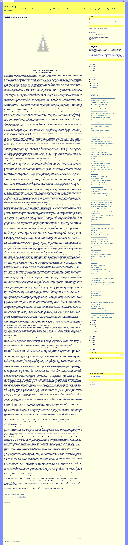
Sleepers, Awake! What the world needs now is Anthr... (103, 113)
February (94, 328)
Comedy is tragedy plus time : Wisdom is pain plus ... (102, 211)
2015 (91, 336)
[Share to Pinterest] (25, 497)
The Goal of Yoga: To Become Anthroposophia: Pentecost (103, 215)
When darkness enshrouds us (97, 308)
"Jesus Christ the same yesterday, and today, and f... (102, 271)
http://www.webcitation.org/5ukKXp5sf (15, 494)
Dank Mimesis (94, 263)
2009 (91, 349)
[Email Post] (17, 497)
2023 (91, 68)
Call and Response (95, 191)
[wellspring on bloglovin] (95, 377)
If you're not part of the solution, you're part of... (101, 254)
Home (43, 538)
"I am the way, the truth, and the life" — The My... (102, 189)
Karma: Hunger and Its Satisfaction (98, 289)
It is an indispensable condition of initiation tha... (101, 206)
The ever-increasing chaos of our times (99, 102)
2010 (91, 347)
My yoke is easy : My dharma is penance (100, 300)
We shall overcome (95, 306)
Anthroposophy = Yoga (96, 156)
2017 (91, 81)
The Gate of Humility (95, 304)
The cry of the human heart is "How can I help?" (101, 239)
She (92, 226)
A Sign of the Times (95, 213)
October (93, 87)
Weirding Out (94, 219)
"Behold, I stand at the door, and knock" (99, 287)
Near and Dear (94, 258)
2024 (91, 66)
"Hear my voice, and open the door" (99, 195)
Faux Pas (93, 128)
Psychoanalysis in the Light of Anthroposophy (101, 163)
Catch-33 (93, 158)
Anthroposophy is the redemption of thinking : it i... (102, 204)
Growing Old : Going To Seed (97, 161)
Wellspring (10, 6)
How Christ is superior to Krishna (98, 121)
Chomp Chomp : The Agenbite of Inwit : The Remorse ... (103, 284)
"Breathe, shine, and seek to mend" (99, 165)
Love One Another (95, 267)
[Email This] (19, 497)
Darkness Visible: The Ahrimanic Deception (100, 117)
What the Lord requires (96, 291)
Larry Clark (93, 18)
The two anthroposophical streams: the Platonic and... (103, 282)
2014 (91, 338)
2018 (91, 79)
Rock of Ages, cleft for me (97, 232)
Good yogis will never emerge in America (100, 130)
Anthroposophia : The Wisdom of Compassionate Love (103, 134)
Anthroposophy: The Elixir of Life (98, 132)
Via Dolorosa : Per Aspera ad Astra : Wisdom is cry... (102, 137)
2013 (91, 340)
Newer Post (6, 538)
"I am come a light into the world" (98, 208)
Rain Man (93, 260)
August (93, 92)
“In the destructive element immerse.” (99, 315)
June (93, 320)
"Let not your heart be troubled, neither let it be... (101, 200)
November (94, 85)
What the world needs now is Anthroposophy (100, 115)
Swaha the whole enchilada (97, 295)
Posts (92, 382)
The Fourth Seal (94, 276)
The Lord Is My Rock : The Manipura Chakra (100, 224)
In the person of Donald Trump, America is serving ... (102, 313)
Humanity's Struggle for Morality (98, 100)
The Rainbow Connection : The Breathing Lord (101, 95)
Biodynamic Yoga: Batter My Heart (98, 182)
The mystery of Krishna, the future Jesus (100, 126)
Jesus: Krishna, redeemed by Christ (99, 111)
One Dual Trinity (94, 174)
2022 (91, 70)
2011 (91, 344)
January (93, 331)
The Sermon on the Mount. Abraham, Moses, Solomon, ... (103, 278)
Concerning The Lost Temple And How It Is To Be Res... (103, 169)
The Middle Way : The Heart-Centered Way (100, 234)
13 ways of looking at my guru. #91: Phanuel (100, 310)
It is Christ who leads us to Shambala (99, 237)
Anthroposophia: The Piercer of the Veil (99, 241)
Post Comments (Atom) (15, 541)
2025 (91, 64)
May (93, 322)
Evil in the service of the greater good (99, 104)
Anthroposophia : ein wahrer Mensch (99, 198)
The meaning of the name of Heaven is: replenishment (103, 98)
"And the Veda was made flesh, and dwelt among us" (102, 145)
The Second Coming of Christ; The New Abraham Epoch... (103, 273)
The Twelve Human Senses (97, 171)
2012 (91, 342)
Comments (93, 384)
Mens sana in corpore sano (97, 150)
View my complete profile (94, 22)
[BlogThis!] (20, 497)
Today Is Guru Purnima (96, 250)
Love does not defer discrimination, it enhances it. (102, 141)
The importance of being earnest (98, 106)
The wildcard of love (95, 139)
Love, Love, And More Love (97, 187)
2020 (91, 75)
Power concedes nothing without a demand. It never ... (103, 119)
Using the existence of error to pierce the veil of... (102, 202)
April (93, 324)
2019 (91, 77)
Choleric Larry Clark (95, 297)
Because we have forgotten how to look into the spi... (102, 184)
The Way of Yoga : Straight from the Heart (100, 167)
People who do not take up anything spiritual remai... (102, 108)
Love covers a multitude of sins (98, 265)
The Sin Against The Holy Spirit (98, 217)
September (94, 89)
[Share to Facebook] (23, 497)
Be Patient (93, 148)
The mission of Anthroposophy (97, 280)
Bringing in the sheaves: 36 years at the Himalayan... (102, 302)
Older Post (80, 538)
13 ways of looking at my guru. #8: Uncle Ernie (101, 180)
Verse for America (95, 293)
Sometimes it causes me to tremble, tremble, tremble (102, 228)
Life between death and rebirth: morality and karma (102, 317)
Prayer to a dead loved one (97, 221)
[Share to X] (22, 497)
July (93, 94)
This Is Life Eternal (95, 252)
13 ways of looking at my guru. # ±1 (99, 176)
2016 (91, 334)
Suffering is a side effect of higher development (101, 124)
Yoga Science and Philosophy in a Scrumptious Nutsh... (103, 143)
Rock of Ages (94, 230)
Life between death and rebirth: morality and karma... (102, 154)
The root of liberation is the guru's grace (99, 193)
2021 (91, 72)
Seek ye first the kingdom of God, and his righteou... (102, 243)
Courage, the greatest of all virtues (98, 269)
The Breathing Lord (95, 245)
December (94, 83)
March (93, 326)
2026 (91, 62)
